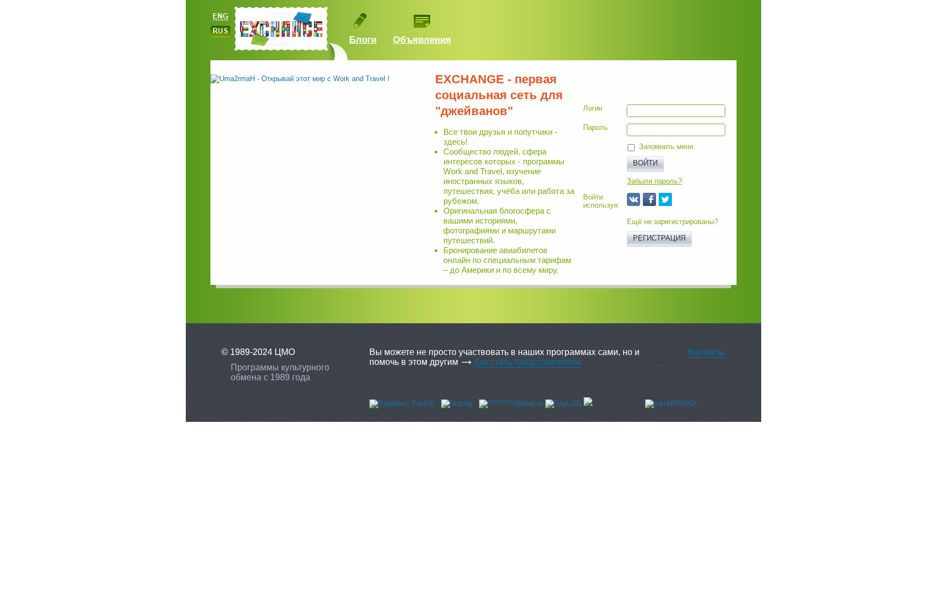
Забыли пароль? (654, 181)
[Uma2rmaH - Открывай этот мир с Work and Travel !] (300, 79)
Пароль (595, 127)
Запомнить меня (666, 146)
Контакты (707, 352)
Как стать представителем (528, 362)
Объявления (422, 40)
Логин (592, 108)
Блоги (362, 40)
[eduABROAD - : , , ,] (681, 403)
